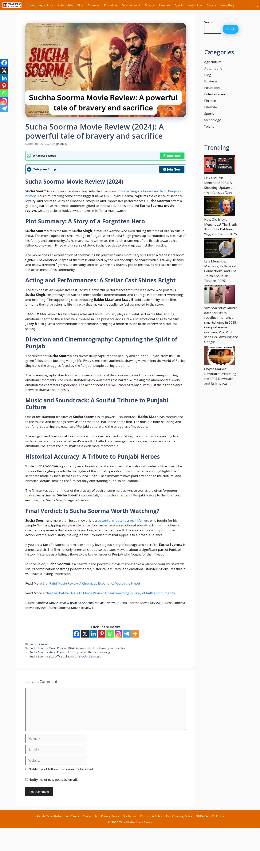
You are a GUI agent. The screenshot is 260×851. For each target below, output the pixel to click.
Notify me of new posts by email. (53, 779)
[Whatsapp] (110, 634)
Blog (80, 5)
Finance (150, 5)
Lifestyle (164, 5)
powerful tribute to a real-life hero (123, 520)
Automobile (65, 5)
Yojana (211, 5)
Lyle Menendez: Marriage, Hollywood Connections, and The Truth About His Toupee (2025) (220, 271)
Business (94, 5)
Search (209, 22)
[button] (256, 5)
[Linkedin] (93, 634)
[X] (85, 634)
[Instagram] (118, 634)
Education (110, 5)
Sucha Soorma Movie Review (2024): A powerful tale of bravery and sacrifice (78, 648)
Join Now (174, 156)
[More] (135, 634)
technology (195, 5)
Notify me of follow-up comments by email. (61, 769)
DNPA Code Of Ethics (210, 816)
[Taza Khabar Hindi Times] (12, 5)
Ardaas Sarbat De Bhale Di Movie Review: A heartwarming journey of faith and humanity (108, 593)
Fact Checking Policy (179, 816)
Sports (179, 5)
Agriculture (46, 5)
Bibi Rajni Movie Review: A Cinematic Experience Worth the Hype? (91, 583)
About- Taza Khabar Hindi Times (57, 816)
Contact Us (90, 816)
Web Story (227, 5)
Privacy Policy (110, 816)
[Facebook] (76, 634)
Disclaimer (129, 816)
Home (30, 5)
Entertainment (130, 5)
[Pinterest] (101, 634)
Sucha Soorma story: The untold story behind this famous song (70, 652)
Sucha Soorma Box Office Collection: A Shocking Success (65, 656)
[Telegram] (127, 634)
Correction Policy (151, 816)
